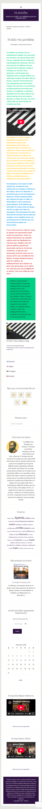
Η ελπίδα (21, 12)
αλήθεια (28, 518)
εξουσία (9, 531)
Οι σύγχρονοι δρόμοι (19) (21, 582)
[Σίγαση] (30, 714)
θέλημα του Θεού (14, 534)
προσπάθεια (29, 542)
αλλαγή (33, 518)
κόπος (25, 537)
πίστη (17, 347)
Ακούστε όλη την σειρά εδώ (21, 726)
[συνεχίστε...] (21, 595)
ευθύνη (20, 531)
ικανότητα (30, 534)
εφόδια (24, 531)
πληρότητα (18, 540)
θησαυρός (23, 534)
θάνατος (32, 531)
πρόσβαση (18, 545)
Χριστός (19, 517)
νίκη (12, 349)
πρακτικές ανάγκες (20, 542)
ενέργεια (27, 528)
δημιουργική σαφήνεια (26, 521)
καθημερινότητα (30, 347)
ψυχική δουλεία (27, 548)
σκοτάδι (10, 548)
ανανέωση (11, 521)
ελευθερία (18, 524)
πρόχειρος (24, 545)
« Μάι (20, 680)
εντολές (32, 528)
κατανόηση (21, 537)
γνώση (17, 521)
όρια (32, 548)
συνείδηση (20, 548)
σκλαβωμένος (31, 545)
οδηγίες (9, 540)
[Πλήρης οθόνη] (33, 714)
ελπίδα (8, 349)
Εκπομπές (21, 345)
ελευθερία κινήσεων (27, 524)
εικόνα (12, 524)
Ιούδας (8, 518)
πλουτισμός (25, 540)
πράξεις (12, 542)
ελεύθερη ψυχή (11, 528)
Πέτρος (12, 518)
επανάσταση (14, 531)
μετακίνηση (31, 537)
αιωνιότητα (22, 347)
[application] (21, 707)
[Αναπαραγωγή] (9, 714)
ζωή (28, 531)
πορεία (32, 540)
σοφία (15, 548)
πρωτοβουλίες (11, 545)
